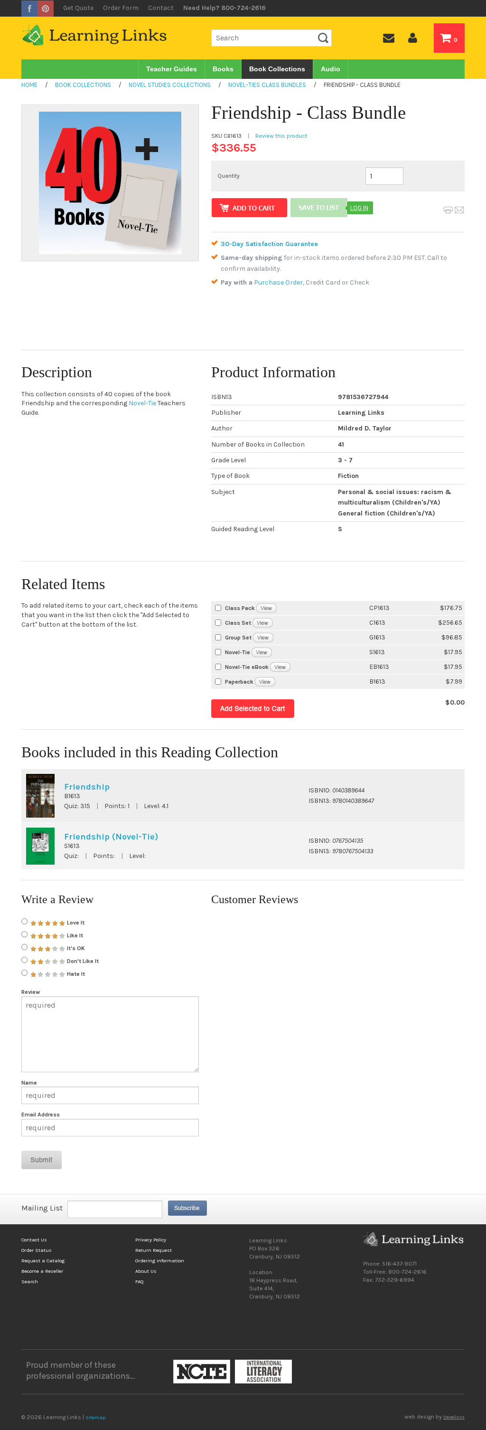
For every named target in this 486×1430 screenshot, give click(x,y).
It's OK (75, 948)
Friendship (87, 787)
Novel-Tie (142, 403)
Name (29, 1083)
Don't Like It (82, 961)
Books (223, 69)
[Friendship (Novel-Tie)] (262, 652)
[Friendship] (265, 681)
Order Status (36, 1250)
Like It (74, 935)
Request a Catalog (43, 1261)
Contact (161, 8)
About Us (146, 1271)
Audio (330, 69)
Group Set (238, 637)
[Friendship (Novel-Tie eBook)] (280, 667)
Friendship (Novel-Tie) (111, 836)
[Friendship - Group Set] (263, 637)
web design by (434, 1417)
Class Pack (240, 608)
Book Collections (277, 69)
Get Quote (78, 8)
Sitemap (95, 1417)
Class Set (238, 623)
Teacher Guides (171, 69)
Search (29, 1281)
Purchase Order (278, 282)
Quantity (228, 175)
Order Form (121, 8)
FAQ (139, 1281)
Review (30, 992)
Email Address (40, 1114)
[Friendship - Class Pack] (266, 608)
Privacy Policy (150, 1240)
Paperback (239, 681)
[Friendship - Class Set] (262, 623)
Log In (359, 207)
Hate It (75, 974)
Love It (74, 922)
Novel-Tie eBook (247, 667)
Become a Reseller (42, 1271)
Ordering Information (159, 1261)
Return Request (153, 1250)
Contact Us (34, 1240)
